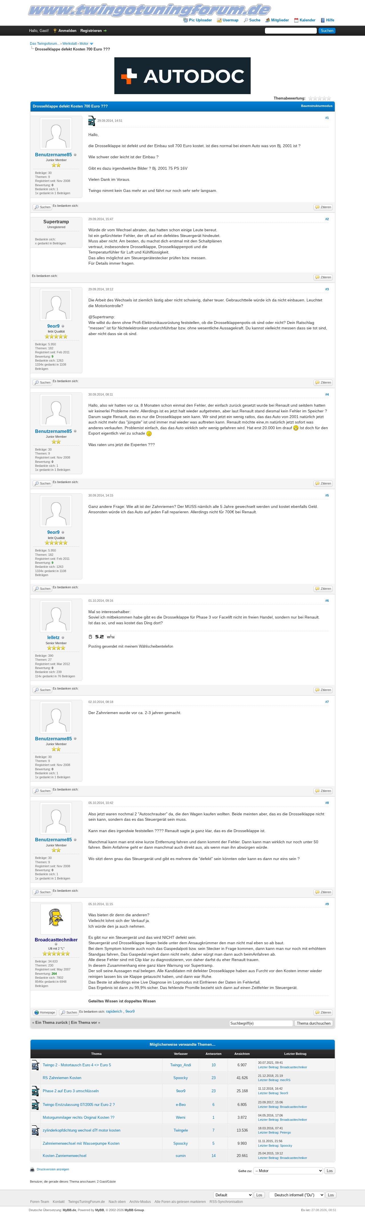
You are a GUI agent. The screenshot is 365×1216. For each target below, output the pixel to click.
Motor (84, 44)
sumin (181, 1156)
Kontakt (58, 1202)
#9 (327, 904)
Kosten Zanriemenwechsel (64, 1156)
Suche (254, 20)
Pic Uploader (200, 20)
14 (214, 1156)
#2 (327, 219)
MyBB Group (134, 1210)
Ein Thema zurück (51, 1022)
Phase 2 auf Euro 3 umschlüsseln (71, 1091)
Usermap (230, 20)
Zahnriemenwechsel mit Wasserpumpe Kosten (81, 1143)
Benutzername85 (53, 154)
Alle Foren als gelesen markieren (180, 1202)
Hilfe (330, 20)
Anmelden (67, 31)
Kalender (307, 20)
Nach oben (117, 1202)
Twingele (181, 1130)
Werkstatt (69, 44)
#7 (327, 702)
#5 (327, 495)
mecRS (285, 1080)
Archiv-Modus (140, 1202)
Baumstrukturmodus (316, 106)
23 (214, 1078)
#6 (327, 600)
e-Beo (181, 1104)
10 (214, 1065)
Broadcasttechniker (293, 1067)
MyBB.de (69, 1210)
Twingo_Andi (180, 1065)
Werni (180, 1117)
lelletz (53, 637)
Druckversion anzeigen (53, 1169)
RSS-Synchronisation (226, 1202)
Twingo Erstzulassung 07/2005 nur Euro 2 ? (79, 1104)
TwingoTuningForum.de (86, 1202)
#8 (327, 802)
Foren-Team (39, 1202)
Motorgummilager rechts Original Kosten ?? (78, 1117)
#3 (327, 289)
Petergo (285, 1132)
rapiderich (114, 1011)
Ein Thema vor (84, 1022)
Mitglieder (280, 20)
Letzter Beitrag (268, 1067)
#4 (327, 394)
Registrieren (91, 31)
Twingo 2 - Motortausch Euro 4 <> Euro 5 (77, 1065)
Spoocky (180, 1078)
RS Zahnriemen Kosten (62, 1078)
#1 (327, 117)
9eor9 (53, 326)
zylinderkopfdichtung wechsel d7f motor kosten (81, 1130)
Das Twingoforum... (45, 44)
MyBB (99, 1210)
